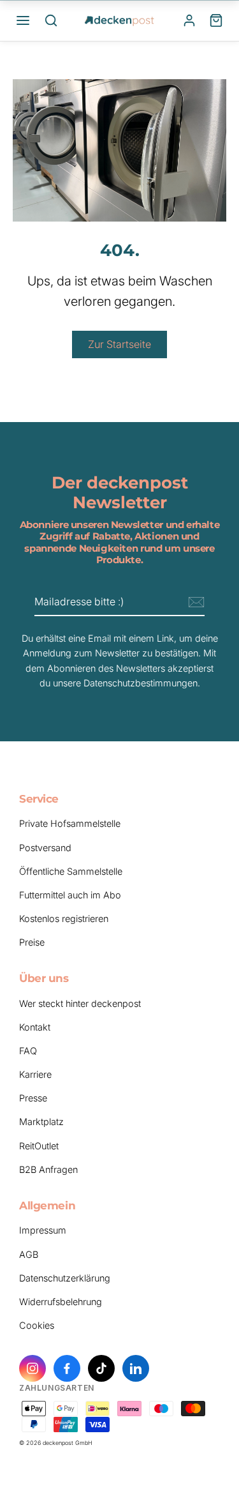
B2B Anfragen (48, 1169)
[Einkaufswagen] (216, 20)
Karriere (35, 1074)
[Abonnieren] (194, 603)
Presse (33, 1097)
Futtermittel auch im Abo (70, 894)
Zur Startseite (119, 344)
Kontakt (34, 1027)
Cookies (36, 1325)
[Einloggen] (189, 20)
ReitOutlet (39, 1145)
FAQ (28, 1050)
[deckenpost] (120, 20)
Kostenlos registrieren (63, 918)
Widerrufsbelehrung (60, 1301)
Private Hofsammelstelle (69, 823)
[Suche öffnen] (51, 20)
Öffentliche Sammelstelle (70, 871)
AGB (28, 1254)
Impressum (42, 1230)
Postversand (45, 847)
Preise (32, 942)
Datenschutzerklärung (64, 1278)
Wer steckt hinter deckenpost (80, 1003)
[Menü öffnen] (23, 20)
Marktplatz (41, 1121)
